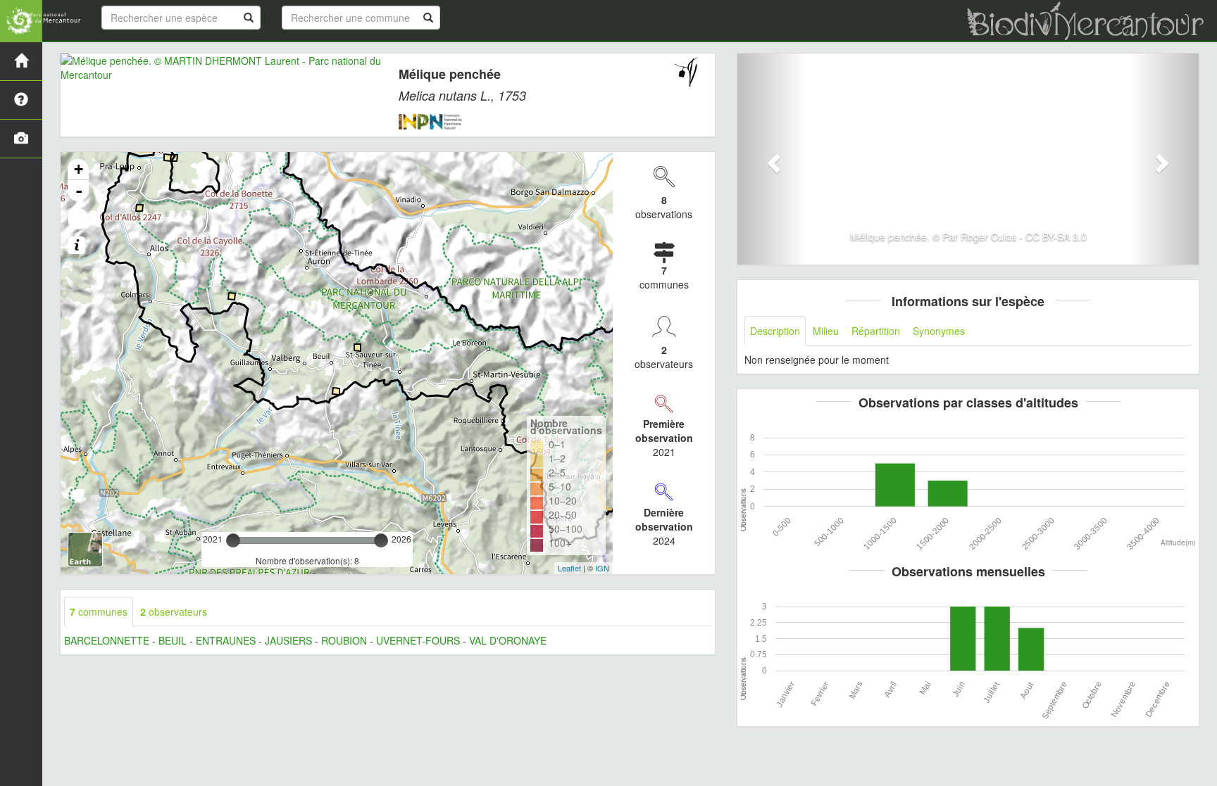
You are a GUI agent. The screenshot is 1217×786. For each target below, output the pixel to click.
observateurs (173, 611)
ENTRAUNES (226, 640)
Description (775, 331)
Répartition (875, 331)
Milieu (826, 331)
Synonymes (939, 331)
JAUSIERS (288, 640)
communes (98, 611)
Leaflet (569, 567)
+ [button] (78, 169)
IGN (602, 567)
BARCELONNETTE (106, 640)
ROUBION (344, 640)
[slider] (233, 540)
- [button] (79, 191)
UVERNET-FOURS (418, 640)
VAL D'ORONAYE (508, 640)
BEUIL (172, 640)
